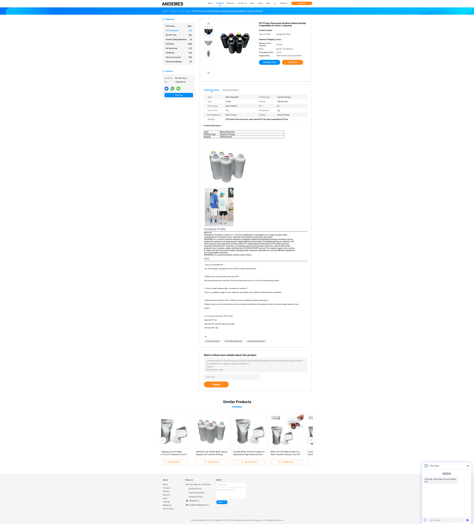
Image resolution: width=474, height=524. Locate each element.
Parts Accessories (179, 57)
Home (165, 485)
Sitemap (166, 502)
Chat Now (302, 3)
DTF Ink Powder (179, 31)
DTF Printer (179, 26)
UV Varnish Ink (179, 48)
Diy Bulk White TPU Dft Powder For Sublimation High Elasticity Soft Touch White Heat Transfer (217, 454)
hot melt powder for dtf (256, 341)
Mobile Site (167, 505)
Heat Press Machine (179, 62)
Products (166, 488)
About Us (166, 495)
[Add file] (425, 520)
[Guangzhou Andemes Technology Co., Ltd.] (172, 4)
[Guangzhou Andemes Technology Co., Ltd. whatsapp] (172, 88)
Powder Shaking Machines (179, 39)
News (165, 498)
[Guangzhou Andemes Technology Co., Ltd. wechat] (178, 88)
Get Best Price (269, 62)
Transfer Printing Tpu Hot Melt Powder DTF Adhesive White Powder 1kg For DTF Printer (290, 454)
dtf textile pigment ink (233, 341)
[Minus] (467, 465)
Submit (216, 384)
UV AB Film (179, 53)
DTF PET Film (179, 35)
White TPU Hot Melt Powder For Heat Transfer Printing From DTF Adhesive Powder (254, 454)
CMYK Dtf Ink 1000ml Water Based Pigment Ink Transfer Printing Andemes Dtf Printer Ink (180, 454)
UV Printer (179, 44)
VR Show (166, 491)
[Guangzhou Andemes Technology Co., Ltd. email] (166, 88)
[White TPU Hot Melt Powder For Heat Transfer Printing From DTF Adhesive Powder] (255, 431)
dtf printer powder (212, 341)
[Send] (468, 520)
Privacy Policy (168, 509)
